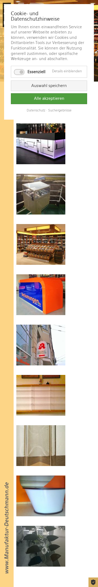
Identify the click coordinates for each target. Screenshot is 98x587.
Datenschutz (36, 110)
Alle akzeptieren (49, 98)
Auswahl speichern (49, 85)
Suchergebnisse (60, 110)
